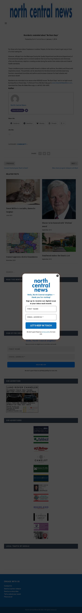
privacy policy (46, 332)
